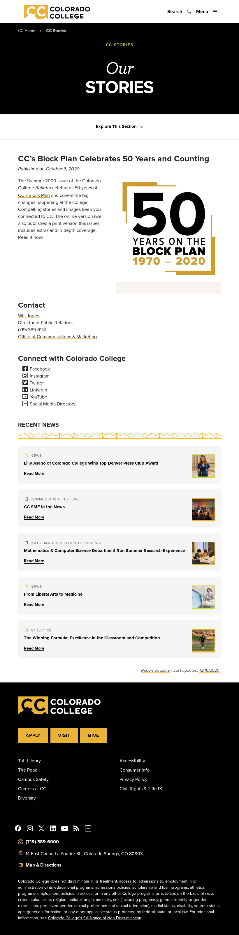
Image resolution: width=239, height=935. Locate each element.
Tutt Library (29, 760)
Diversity (27, 798)
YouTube (38, 397)
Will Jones (28, 315)
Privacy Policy (133, 779)
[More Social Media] (88, 829)
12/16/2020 (209, 670)
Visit (64, 735)
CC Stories (56, 30)
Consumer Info (134, 770)
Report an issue (155, 670)
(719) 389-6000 (42, 841)
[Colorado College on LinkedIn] (53, 829)
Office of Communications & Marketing (57, 336)
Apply (33, 735)
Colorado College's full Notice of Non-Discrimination (94, 918)
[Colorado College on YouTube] (64, 829)
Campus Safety (33, 779)
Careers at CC (32, 788)
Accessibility (132, 760)
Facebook (40, 369)
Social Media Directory (52, 404)
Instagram (40, 376)
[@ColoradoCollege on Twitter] (41, 829)
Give (93, 735)
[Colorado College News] (76, 829)
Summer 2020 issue (47, 180)
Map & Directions (43, 865)
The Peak (27, 770)
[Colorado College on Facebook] (18, 829)
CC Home (26, 30)
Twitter (37, 383)
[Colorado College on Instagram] (29, 829)
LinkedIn (38, 390)
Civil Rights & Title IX (140, 788)
